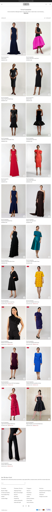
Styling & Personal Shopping (45, 490)
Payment (16, 494)
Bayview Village (4, 490)
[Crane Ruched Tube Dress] (38, 120)
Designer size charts (43, 496)
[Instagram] (23, 506)
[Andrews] (26, 4)
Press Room (29, 492)
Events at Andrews (30, 498)
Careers (28, 496)
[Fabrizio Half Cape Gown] (38, 201)
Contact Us (29, 494)
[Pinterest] (28, 506)
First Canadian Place (5, 494)
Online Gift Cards (17, 502)
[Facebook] (26, 506)
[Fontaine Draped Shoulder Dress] (38, 242)
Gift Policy (16, 496)
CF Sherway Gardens (5, 492)
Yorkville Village (4, 498)
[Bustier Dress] (38, 79)
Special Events (42, 492)
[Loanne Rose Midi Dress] (38, 160)
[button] (46, 4)
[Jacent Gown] (13, 39)
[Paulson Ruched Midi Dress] (13, 201)
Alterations (41, 494)
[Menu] (2, 4)
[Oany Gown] (13, 160)
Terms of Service (30, 502)
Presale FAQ (16, 498)
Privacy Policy (29, 500)
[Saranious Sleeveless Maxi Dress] (13, 242)
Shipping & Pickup (17, 490)
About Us (28, 490)
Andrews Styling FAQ (18, 500)
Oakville (2, 496)
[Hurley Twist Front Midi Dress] (13, 79)
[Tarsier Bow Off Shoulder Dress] (13, 120)
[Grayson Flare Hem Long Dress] (38, 39)
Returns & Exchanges (18, 492)
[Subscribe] (23, 483)
